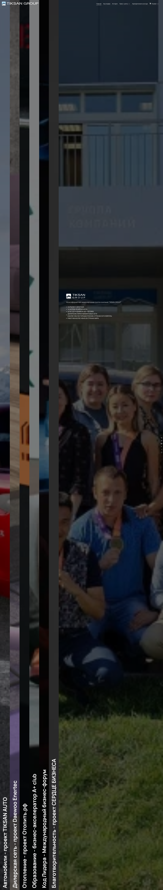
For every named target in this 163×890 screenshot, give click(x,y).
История (115, 4)
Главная (98, 4)
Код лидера (106, 4)
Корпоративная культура (140, 4)
